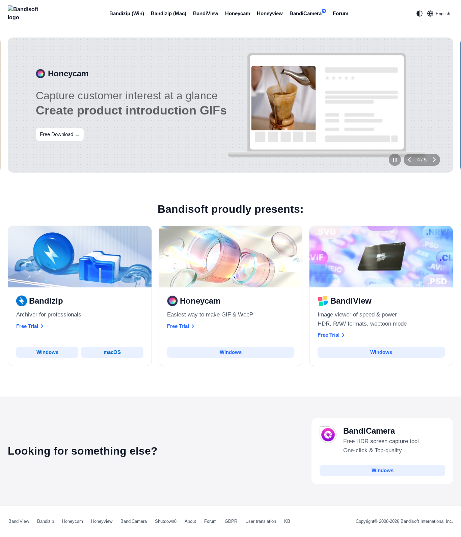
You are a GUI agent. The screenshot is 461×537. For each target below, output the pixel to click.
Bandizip (45, 521)
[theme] (419, 13)
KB (287, 521)
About (190, 521)
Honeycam (237, 13)
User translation (260, 521)
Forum (340, 13)
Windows (47, 352)
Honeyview (270, 13)
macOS (112, 352)
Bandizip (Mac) (168, 13)
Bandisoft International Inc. (427, 521)
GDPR (231, 521)
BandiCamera (307, 12)
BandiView (205, 13)
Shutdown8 (166, 521)
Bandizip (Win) (126, 13)
